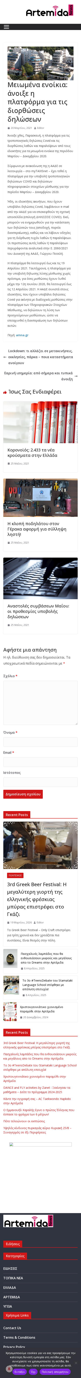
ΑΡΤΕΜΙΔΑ (11, 1297)
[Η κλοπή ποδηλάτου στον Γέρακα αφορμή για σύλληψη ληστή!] (40, 481)
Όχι (33, 1371)
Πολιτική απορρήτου (55, 1371)
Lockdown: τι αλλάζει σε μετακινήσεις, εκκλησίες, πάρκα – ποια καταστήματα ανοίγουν (40, 357)
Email (8, 752)
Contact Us (12, 1328)
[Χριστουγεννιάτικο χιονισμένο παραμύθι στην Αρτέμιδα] (10, 1012)
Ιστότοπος (12, 772)
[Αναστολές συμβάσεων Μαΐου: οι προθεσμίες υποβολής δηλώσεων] (40, 560)
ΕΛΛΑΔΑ (9, 1287)
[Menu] (6, 27)
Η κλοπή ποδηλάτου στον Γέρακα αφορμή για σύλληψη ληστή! (36, 529)
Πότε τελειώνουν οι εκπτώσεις (24, 1121)
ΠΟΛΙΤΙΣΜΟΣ (15, 875)
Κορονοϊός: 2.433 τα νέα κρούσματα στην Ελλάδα (32, 452)
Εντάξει (20, 1371)
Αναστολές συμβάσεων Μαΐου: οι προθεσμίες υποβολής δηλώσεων (38, 611)
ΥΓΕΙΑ (7, 1306)
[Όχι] (76, 1363)
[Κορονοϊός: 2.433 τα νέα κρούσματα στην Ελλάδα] (40, 404)
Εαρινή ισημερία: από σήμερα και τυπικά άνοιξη (38, 376)
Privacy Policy (14, 1347)
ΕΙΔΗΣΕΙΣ (10, 1268)
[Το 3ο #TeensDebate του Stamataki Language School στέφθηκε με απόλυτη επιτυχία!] (11, 988)
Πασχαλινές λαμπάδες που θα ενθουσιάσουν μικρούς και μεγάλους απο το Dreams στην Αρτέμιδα (46, 958)
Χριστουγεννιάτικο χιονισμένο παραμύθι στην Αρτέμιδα (41, 1009)
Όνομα (10, 732)
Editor (40, 128)
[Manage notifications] (9, 1369)
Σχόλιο (10, 676)
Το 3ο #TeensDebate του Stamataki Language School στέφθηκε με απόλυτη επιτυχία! (47, 984)
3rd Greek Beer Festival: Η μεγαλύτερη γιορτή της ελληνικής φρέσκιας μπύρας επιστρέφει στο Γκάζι (37, 899)
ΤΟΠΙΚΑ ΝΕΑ (13, 1278)
